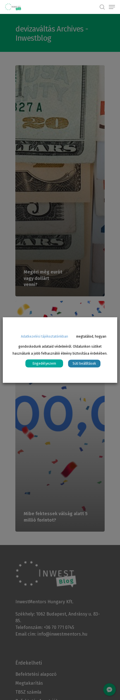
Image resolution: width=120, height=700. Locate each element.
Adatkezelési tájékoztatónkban (44, 336)
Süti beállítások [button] (84, 363)
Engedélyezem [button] (44, 363)
